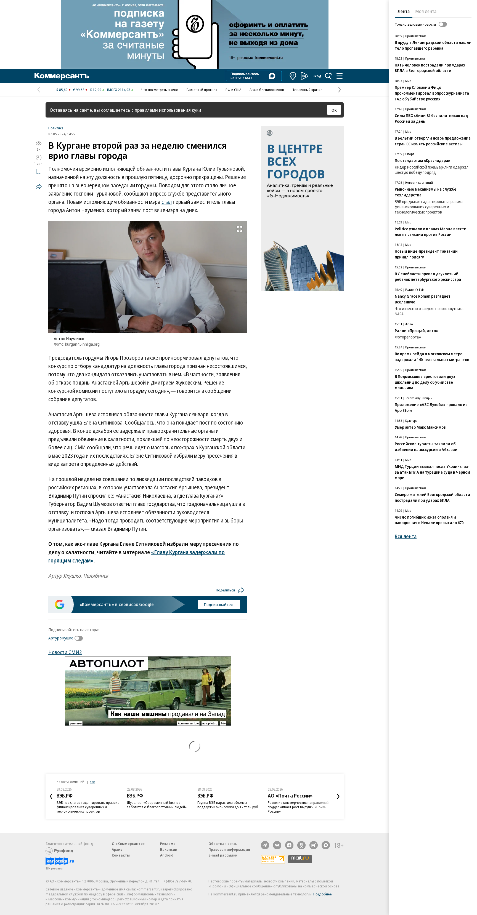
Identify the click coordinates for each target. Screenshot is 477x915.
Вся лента (406, 536)
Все (92, 782)
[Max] (326, 845)
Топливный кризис (307, 89)
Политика (55, 128)
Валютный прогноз (202, 89)
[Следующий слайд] (338, 796)
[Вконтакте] (277, 845)
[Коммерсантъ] (62, 76)
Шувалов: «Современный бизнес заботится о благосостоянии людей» (157, 804)
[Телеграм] (265, 845)
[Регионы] (293, 76)
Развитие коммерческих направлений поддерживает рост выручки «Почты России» (298, 807)
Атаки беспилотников (267, 89)
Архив (117, 849)
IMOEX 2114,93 (118, 89)
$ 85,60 (62, 89)
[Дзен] (289, 845)
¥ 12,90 (95, 89)
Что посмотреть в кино (159, 89)
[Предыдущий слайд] (51, 796)
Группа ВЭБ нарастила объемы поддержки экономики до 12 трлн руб (227, 804)
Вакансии (168, 849)
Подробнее (322, 894)
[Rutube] (313, 845)
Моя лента (425, 11)
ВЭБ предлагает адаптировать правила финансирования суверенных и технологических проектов (88, 807)
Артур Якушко (60, 638)
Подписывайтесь (219, 604)
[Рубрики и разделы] (339, 76)
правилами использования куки (168, 110)
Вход (316, 75)
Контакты (121, 855)
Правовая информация (229, 849)
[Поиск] (328, 76)
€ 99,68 (78, 89)
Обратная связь (222, 843)
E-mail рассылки (222, 855)
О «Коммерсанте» (128, 843)
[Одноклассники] (301, 845)
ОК (334, 110)
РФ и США (233, 89)
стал (166, 202)
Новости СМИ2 (65, 652)
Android (166, 855)
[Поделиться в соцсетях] (38, 186)
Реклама (168, 843)
